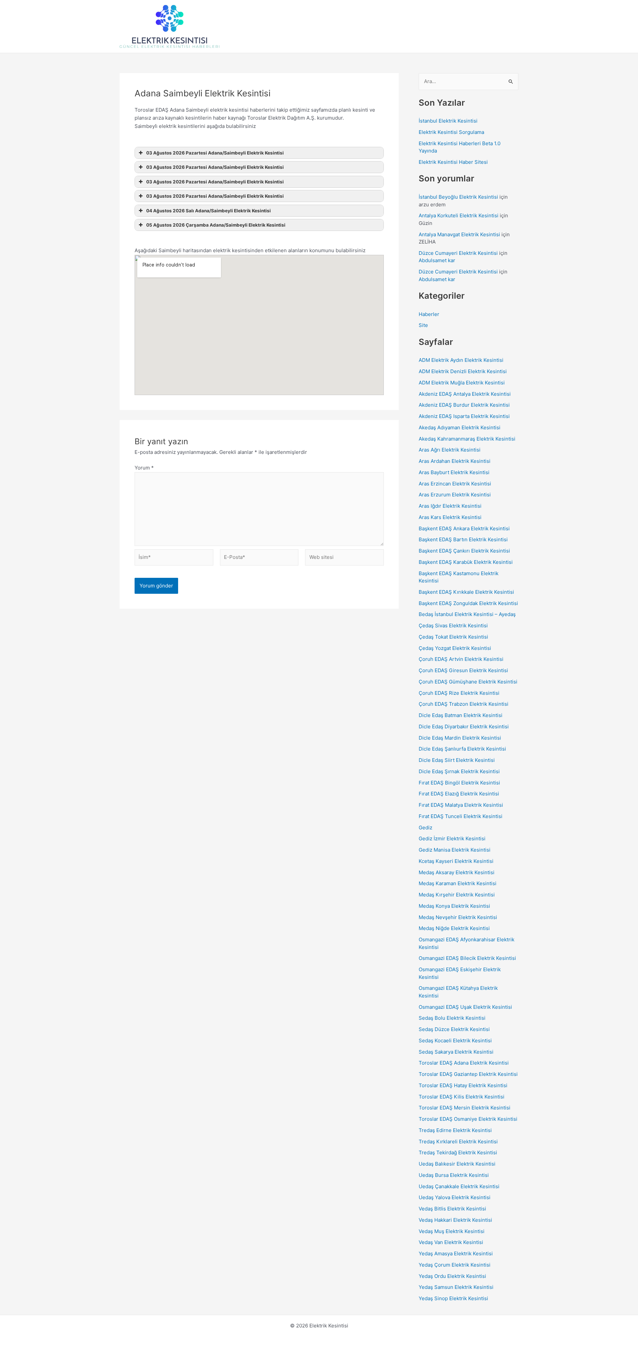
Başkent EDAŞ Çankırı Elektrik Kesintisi (464, 551)
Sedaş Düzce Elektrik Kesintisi (454, 1029)
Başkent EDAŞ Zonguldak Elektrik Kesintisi (468, 603)
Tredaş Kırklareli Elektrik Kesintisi (458, 1141)
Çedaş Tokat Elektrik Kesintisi (453, 637)
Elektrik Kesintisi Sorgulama (451, 132)
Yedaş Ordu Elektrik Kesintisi (452, 1276)
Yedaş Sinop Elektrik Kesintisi (453, 1298)
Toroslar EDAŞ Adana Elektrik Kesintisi (464, 1063)
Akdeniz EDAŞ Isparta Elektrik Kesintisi (464, 416)
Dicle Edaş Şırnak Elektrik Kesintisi (459, 771)
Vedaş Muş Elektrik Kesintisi (451, 1231)
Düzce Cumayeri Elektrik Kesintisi (458, 253)
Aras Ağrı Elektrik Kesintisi (449, 450)
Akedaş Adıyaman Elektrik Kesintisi (459, 427)
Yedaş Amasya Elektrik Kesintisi (456, 1253)
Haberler (429, 314)
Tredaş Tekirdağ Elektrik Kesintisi (458, 1152)
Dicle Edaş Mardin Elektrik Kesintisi (460, 738)
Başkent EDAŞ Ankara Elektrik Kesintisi (464, 528)
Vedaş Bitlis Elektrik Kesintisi (452, 1208)
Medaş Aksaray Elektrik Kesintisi (456, 872)
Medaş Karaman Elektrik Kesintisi (457, 883)
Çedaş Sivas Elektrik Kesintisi (453, 625)
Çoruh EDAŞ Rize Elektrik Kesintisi (459, 693)
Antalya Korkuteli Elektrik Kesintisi (458, 215)
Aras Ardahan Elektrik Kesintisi (454, 461)
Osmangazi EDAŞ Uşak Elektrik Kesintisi (465, 1007)
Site (423, 325)
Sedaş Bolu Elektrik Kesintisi (452, 1018)
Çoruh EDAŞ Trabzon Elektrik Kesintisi (463, 704)
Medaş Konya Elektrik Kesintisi (454, 906)
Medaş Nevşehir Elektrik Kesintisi (458, 917)
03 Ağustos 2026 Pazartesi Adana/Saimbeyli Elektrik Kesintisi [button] (215, 153)
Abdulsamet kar (437, 260)
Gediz (425, 827)
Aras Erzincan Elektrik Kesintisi (455, 483)
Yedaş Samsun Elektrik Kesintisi (456, 1287)
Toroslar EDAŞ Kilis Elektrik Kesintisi (461, 1097)
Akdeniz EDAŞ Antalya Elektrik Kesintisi (465, 394)
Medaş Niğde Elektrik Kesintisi (454, 928)
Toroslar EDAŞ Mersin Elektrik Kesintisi (464, 1107)
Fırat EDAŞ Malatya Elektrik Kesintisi (461, 805)
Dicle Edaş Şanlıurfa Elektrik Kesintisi (462, 749)
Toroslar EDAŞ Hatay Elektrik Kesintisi (463, 1085)
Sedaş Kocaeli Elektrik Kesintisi (455, 1040)
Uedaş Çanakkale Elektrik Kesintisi (459, 1186)
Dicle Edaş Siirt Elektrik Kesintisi (457, 760)
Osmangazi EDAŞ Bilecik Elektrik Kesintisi (467, 958)
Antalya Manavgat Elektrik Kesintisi (459, 234)
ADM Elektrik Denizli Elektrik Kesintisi (463, 371)
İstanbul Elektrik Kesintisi (448, 121)
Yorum (144, 468)
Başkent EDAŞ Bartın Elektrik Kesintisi (463, 539)
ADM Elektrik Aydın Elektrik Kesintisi (461, 360)
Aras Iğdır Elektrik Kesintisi (450, 506)
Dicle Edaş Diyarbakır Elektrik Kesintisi (464, 726)
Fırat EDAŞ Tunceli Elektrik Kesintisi (460, 816)
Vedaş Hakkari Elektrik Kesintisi (455, 1220)
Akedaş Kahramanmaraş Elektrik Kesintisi (467, 439)
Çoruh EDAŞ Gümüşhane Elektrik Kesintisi (468, 681)
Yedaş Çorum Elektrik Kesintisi (454, 1265)
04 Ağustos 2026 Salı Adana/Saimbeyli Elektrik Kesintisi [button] (208, 210)
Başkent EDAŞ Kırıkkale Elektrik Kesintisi (466, 592)
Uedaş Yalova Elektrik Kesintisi (454, 1197)
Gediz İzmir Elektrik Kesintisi (452, 838)
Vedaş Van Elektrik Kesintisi (451, 1242)
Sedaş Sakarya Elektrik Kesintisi (456, 1052)
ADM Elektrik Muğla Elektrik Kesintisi (462, 382)
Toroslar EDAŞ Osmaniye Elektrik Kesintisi (468, 1119)
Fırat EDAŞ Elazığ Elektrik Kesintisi (459, 793)
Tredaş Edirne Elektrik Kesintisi (455, 1130)
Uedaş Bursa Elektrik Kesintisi (454, 1175)
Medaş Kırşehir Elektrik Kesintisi (457, 894)
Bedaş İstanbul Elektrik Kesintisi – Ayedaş (467, 614)
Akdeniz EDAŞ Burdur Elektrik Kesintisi (464, 405)
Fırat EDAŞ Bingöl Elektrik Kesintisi (459, 783)
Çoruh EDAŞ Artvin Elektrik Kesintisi (461, 659)
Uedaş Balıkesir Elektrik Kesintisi (457, 1164)
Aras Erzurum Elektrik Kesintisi (455, 494)
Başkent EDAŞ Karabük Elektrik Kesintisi (466, 562)
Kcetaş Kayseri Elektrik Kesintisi (456, 861)
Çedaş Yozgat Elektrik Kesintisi (455, 648)
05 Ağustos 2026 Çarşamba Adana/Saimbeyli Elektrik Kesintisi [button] (215, 225)
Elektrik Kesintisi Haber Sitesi (453, 162)
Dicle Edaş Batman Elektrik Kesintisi (460, 715)
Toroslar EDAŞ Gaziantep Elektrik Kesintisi (468, 1074)
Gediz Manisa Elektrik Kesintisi (454, 850)
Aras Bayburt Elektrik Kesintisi (454, 472)
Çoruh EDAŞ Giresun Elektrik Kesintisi (463, 670)
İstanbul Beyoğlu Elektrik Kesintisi (458, 197)
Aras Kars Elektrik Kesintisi (450, 517)
